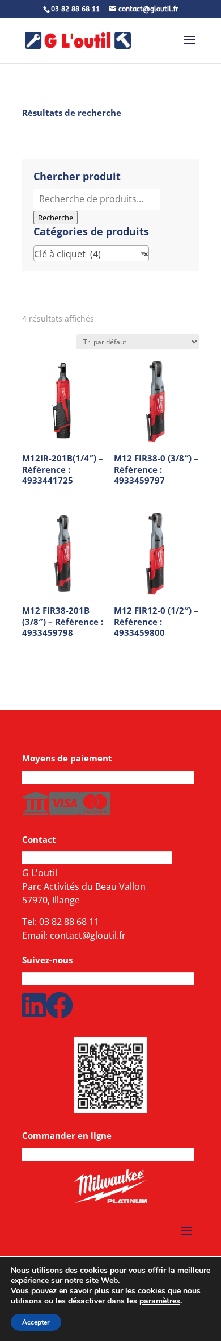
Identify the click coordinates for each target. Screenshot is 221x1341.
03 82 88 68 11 (69, 921)
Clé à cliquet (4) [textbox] (91, 254)
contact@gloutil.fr (88, 935)
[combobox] (91, 253)
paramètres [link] (159, 1301)
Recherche (55, 218)
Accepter (36, 1322)
